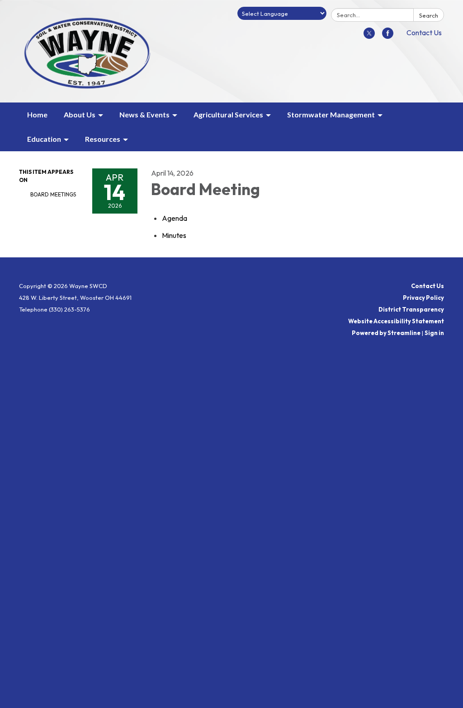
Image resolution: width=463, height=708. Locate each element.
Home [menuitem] (37, 114)
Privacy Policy (423, 297)
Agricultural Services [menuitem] (228, 114)
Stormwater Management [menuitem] (331, 114)
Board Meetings (53, 194)
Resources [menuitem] (102, 139)
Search (428, 15)
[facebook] (387, 36)
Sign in (434, 332)
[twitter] (369, 36)
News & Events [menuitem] (144, 114)
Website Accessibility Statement (396, 321)
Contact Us (424, 32)
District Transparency (411, 309)
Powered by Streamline (386, 332)
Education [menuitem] (44, 139)
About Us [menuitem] (79, 114)
